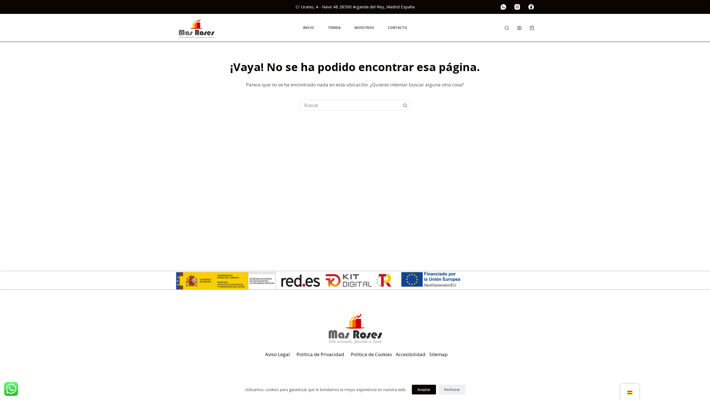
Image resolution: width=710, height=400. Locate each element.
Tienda (334, 27)
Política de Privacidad (320, 354)
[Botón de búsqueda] (405, 105)
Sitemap (438, 354)
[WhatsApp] (503, 7)
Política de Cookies (371, 354)
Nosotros (364, 27)
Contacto (397, 27)
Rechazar (452, 389)
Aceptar (423, 389)
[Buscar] (507, 28)
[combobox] (350, 105)
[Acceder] (519, 28)
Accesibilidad (410, 354)
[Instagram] (517, 7)
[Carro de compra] (532, 28)
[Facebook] (531, 7)
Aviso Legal (277, 354)
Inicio (308, 27)
